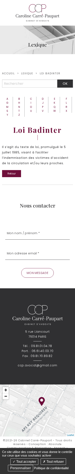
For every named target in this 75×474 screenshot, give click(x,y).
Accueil (8, 73)
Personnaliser (20, 468)
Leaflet (70, 435)
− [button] (5, 396)
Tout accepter (25, 461)
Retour (12, 173)
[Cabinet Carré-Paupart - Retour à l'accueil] (37, 12)
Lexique (27, 73)
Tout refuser (55, 461)
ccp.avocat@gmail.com (37, 365)
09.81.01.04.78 (41, 346)
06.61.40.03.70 (43, 351)
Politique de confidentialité (51, 468)
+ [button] (5, 390)
